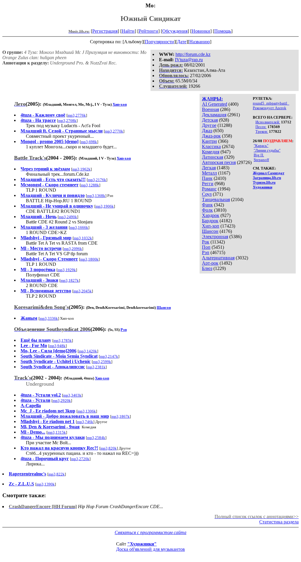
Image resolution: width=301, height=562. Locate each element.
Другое (209, 125)
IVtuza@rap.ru (189, 59)
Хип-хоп (210, 225)
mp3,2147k (109, 356)
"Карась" (261, 145)
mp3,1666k (79, 227)
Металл (209, 172)
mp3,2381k (96, 367)
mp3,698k (89, 142)
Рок (205, 241)
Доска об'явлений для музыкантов (150, 549)
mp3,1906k (105, 206)
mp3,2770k (114, 131)
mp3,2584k (96, 437)
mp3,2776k (77, 115)
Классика (211, 146)
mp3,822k (57, 474)
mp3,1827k (70, 280)
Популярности (159, 41)
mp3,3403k (72, 395)
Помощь (222, 31)
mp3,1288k (90, 185)
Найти (128, 31)
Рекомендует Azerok (269, 108)
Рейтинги (148, 31)
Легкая (209, 167)
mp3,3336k (49, 318)
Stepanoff (261, 160)
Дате (181, 41)
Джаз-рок (211, 135)
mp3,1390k (45, 484)
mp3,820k (109, 448)
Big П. (259, 155)
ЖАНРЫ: (212, 98)
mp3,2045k (82, 291)
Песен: (261, 127)
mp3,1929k (67, 270)
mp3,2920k (62, 400)
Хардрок (210, 215)
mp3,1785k (62, 340)
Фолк (207, 210)
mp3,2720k (80, 459)
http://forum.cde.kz (192, 54)
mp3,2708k (67, 120)
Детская (210, 119)
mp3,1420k (88, 351)
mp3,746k (85, 422)
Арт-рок (210, 263)
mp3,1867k (120, 416)
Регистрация (105, 31)
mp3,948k (57, 346)
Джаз (207, 130)
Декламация (214, 114)
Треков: (261, 131)
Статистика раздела (279, 521)
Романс (209, 188)
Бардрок (210, 220)
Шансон (210, 231)
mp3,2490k (68, 217)
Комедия (210, 151)
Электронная (215, 236)
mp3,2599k (102, 361)
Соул (207, 194)
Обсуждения (175, 31)
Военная (210, 109)
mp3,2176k (97, 180)
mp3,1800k (89, 259)
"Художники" (142, 543)
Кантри (209, 141)
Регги (207, 183)
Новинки (201, 31)
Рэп (205, 252)
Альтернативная (218, 257)
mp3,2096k (73, 248)
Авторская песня (219, 162)
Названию (199, 41)
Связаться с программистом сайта (150, 532)
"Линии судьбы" (267, 150)
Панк (207, 178)
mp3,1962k (81, 169)
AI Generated (214, 104)
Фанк (207, 204)
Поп (206, 247)
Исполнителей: (267, 122)
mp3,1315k (57, 432)
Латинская (212, 157)
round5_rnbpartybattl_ (271, 103)
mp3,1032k (83, 238)
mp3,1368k (96, 195)
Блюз (207, 268)
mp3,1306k (87, 411)
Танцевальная (216, 199)
